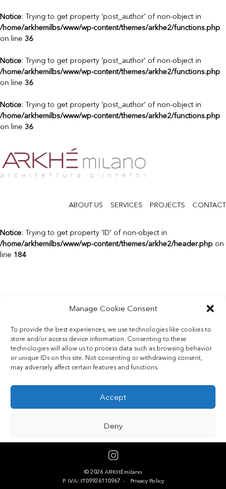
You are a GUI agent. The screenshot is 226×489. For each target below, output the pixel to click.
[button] (210, 308)
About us (86, 205)
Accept (113, 397)
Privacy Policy (147, 480)
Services (126, 205)
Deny (113, 426)
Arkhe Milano (73, 163)
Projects (167, 205)
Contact (209, 205)
